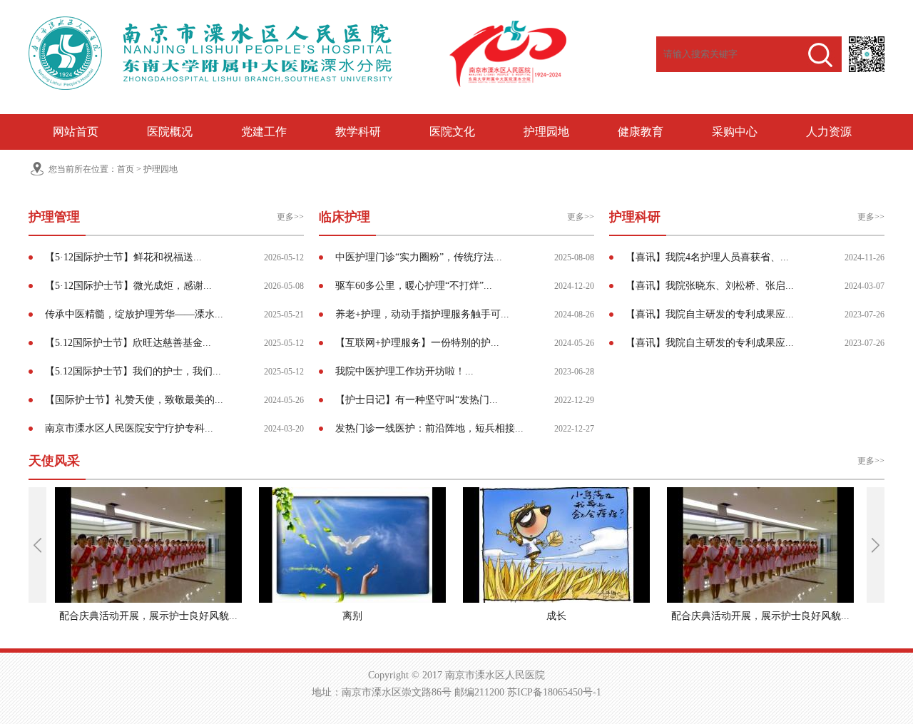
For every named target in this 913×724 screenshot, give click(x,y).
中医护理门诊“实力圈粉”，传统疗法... (418, 257)
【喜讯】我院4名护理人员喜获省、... (707, 257)
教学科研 (358, 132)
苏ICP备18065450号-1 (554, 692)
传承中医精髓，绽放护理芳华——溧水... (134, 314)
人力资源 (829, 132)
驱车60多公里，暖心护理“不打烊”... (413, 285)
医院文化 (452, 132)
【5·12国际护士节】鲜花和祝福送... (123, 257)
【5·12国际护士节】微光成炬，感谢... (128, 285)
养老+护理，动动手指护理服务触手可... (422, 314)
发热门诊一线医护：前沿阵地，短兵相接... (429, 428)
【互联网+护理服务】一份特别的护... (417, 342)
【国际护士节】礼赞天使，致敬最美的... (134, 399)
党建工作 (264, 132)
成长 (556, 616)
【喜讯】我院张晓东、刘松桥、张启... (710, 285)
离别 (352, 616)
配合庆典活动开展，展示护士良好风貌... (148, 616)
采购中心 (735, 132)
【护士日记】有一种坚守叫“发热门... (416, 399)
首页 (125, 169)
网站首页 (75, 132)
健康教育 (640, 132)
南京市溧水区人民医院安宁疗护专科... (129, 428)
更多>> (290, 217)
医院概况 (170, 132)
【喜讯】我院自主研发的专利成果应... (710, 314)
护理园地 (546, 132)
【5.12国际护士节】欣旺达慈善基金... (128, 342)
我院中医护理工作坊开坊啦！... (404, 371)
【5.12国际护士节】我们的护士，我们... (133, 371)
